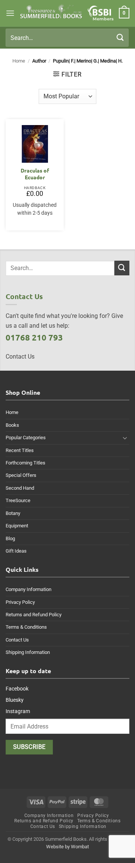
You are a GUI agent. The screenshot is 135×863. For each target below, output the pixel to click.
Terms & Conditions (26, 627)
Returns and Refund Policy (34, 614)
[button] (10, 13)
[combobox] (67, 38)
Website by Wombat (67, 846)
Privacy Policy (20, 602)
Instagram (18, 711)
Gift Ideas (16, 551)
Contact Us (17, 640)
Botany (13, 513)
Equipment (17, 525)
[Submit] (120, 37)
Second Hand (20, 488)
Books (12, 425)
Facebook (17, 689)
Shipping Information (28, 652)
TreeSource (18, 500)
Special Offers (21, 475)
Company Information (28, 589)
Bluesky (15, 700)
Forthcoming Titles (25, 463)
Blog (10, 538)
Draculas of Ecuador (35, 173)
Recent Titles (20, 450)
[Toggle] (124, 437)
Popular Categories (26, 437)
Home (18, 61)
